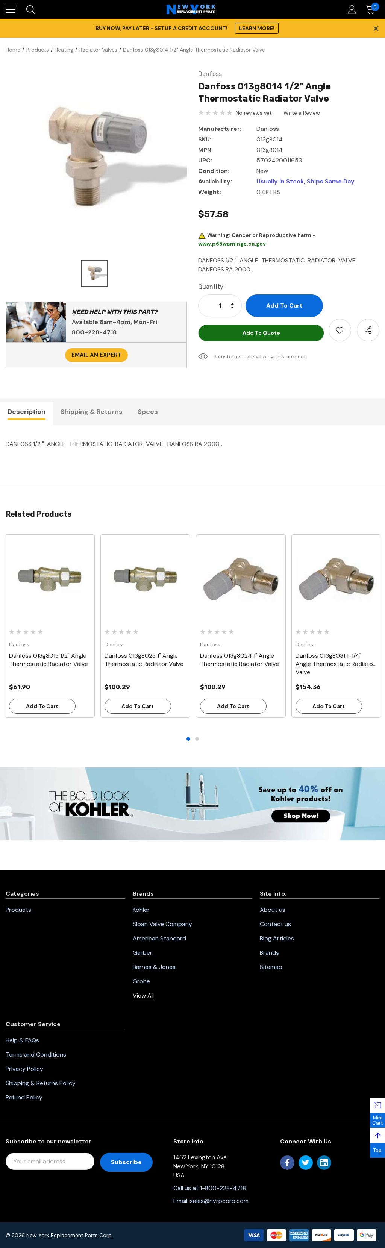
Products (18, 910)
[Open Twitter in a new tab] (306, 1162)
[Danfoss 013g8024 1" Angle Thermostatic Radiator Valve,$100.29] (241, 579)
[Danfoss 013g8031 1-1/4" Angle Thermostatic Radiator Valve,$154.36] (336, 579)
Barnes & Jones (154, 967)
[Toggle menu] (10, 9)
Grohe (141, 981)
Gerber (142, 953)
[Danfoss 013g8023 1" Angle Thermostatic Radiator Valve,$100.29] (145, 579)
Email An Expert (96, 355)
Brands (269, 953)
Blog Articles (277, 938)
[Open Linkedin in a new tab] (324, 1162)
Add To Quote (261, 332)
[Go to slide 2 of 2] (197, 739)
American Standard (159, 938)
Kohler (141, 910)
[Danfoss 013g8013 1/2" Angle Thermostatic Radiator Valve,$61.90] (50, 579)
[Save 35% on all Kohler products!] (192, 803)
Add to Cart (42, 706)
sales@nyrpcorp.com (219, 1201)
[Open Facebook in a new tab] (287, 1162)
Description (26, 411)
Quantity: (211, 286)
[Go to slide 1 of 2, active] (188, 739)
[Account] (350, 9)
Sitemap (271, 967)
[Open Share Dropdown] (368, 330)
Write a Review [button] (301, 112)
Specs (148, 411)
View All (143, 995)
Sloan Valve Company (162, 924)
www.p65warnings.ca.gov (232, 243)
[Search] (30, 9)
